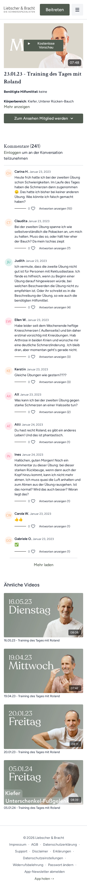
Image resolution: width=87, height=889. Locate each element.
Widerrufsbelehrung (28, 865)
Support (21, 851)
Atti (17, 424)
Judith (19, 261)
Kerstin (20, 369)
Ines (17, 454)
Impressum (17, 844)
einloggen (12, 152)
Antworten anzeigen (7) (54, 248)
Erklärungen (62, 851)
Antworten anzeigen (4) (55, 307)
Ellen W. (20, 320)
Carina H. (21, 172)
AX (16, 394)
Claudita (20, 221)
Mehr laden (43, 564)
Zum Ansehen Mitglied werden (41, 118)
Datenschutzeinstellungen (43, 858)
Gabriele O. (23, 539)
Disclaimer (40, 851)
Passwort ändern (60, 865)
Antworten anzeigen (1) (54, 442)
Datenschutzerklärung (60, 844)
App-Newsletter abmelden (44, 872)
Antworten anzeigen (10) (55, 208)
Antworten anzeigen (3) (55, 357)
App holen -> (44, 879)
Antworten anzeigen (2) (55, 412)
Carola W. (21, 514)
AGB (34, 844)
